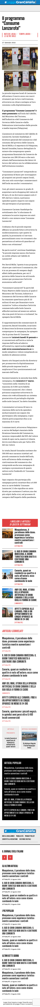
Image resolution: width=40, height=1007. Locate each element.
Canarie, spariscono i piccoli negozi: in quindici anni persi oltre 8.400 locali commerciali (19, 714)
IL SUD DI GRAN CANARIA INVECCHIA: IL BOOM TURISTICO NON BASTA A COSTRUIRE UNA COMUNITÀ (25, 556)
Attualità (18, 546)
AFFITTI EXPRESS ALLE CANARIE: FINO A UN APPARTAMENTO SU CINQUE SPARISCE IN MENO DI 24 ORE (24, 614)
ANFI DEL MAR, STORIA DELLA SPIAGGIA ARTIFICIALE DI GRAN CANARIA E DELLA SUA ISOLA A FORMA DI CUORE (26, 595)
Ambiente (18, 603)
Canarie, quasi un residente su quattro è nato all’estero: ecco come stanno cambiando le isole (25, 575)
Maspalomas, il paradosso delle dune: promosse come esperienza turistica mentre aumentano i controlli (25, 536)
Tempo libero (24, 34)
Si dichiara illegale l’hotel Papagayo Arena (29, 745)
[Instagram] (10, 857)
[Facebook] (4, 857)
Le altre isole (10, 36)
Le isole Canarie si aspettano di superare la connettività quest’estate (11, 742)
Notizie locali (10, 34)
